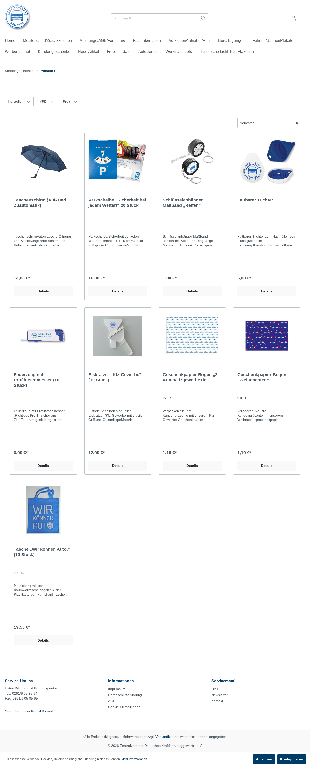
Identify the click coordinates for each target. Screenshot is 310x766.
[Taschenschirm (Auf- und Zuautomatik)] (43, 161)
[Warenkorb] (302, 16)
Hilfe (214, 689)
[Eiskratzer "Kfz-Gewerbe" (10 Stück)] (117, 335)
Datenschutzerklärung (125, 695)
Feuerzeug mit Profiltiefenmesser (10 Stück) (36, 380)
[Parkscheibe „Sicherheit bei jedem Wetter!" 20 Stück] (117, 161)
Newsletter (219, 695)
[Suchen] (202, 18)
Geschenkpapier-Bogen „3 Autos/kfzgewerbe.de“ (190, 377)
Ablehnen (264, 759)
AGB (111, 701)
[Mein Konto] (293, 18)
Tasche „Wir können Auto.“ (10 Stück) (42, 552)
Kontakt (217, 701)
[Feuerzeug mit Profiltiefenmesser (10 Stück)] (43, 335)
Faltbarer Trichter (255, 200)
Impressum (116, 689)
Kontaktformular (43, 711)
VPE (43, 101)
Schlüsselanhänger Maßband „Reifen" (183, 203)
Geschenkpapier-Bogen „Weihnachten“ (261, 377)
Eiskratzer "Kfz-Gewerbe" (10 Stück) (114, 377)
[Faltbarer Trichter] (266, 161)
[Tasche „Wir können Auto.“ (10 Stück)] (43, 510)
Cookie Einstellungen (124, 707)
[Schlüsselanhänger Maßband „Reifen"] (192, 161)
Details (43, 291)
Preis (67, 101)
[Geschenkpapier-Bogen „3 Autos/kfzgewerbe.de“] (192, 335)
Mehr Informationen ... (135, 759)
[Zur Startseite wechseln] (18, 17)
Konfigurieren (291, 759)
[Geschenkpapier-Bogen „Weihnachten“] (266, 335)
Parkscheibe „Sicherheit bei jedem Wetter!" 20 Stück (117, 203)
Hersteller (16, 101)
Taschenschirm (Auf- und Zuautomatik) (40, 203)
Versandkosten (166, 737)
